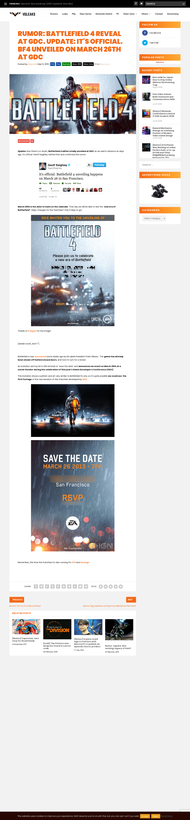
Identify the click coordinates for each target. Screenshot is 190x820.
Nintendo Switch (104, 14)
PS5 (74, 14)
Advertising (172, 14)
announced (40, 356)
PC (117, 14)
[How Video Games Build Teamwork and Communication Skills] (146, 98)
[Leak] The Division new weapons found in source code (57, 646)
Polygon (32, 331)
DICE (84, 379)
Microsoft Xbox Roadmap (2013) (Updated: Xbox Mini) (47, 3)
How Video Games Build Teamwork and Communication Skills (164, 97)
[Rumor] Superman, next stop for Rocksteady (25, 639)
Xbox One (88, 64)
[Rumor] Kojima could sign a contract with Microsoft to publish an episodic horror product (87, 643)
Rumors (54, 14)
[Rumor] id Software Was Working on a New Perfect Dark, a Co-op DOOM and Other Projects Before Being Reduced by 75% (164, 149)
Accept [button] (145, 816)
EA (32, 141)
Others (144, 14)
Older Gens (129, 14)
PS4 (58, 64)
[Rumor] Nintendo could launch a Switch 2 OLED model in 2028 (164, 114)
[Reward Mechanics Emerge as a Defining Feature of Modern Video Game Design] (146, 131)
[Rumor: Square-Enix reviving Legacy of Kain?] (119, 630)
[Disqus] (72, 702)
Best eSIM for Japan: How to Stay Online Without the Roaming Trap (163, 81)
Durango (84, 562)
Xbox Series (85, 14)
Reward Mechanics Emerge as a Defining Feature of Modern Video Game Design (163, 132)
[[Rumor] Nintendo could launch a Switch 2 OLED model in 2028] (146, 114)
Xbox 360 (76, 64)
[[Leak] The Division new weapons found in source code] (57, 629)
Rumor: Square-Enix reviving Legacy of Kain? (118, 647)
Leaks (65, 14)
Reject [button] (156, 816)
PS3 (52, 64)
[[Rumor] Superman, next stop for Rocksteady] (26, 626)
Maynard (32, 64)
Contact (159, 14)
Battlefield (23, 141)
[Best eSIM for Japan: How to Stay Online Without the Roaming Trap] (146, 81)
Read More (167, 816)
